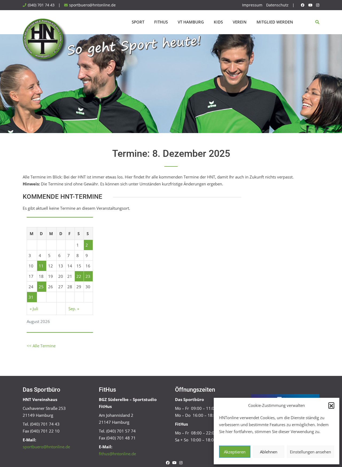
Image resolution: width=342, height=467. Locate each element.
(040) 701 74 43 (41, 5)
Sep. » (73, 308)
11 (41, 265)
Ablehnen (268, 451)
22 (78, 276)
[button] (331, 405)
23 (88, 276)
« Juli (34, 308)
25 (41, 286)
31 (31, 297)
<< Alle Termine (41, 345)
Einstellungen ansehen (310, 451)
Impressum (252, 5)
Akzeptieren (235, 451)
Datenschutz (277, 5)
